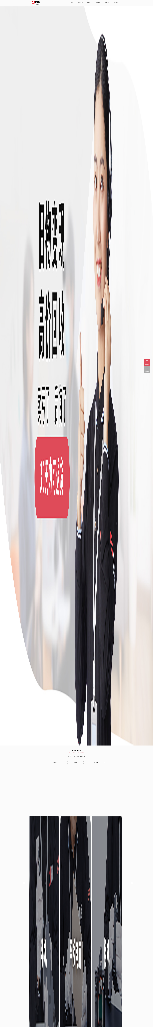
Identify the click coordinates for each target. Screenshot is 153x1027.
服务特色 (89, 2)
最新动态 (107, 2)
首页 (72, 2)
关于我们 (116, 2)
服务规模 (98, 2)
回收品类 (80, 2)
